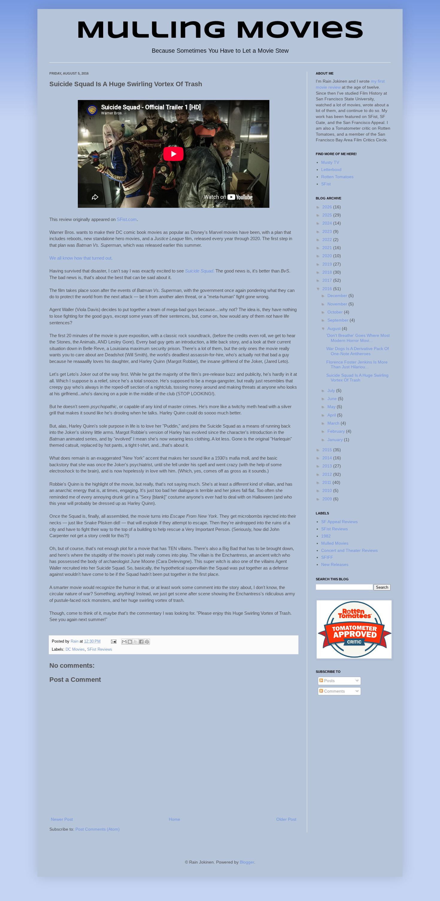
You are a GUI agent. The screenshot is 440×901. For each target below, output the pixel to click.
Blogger (247, 862)
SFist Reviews (99, 649)
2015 (327, 449)
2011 (327, 482)
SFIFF (327, 557)
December (337, 295)
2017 (327, 280)
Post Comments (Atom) (97, 829)
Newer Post (62, 819)
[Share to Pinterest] (147, 642)
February (336, 431)
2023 (327, 231)
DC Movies (75, 649)
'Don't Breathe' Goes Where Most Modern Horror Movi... (358, 338)
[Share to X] (136, 642)
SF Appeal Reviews (339, 521)
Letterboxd (331, 169)
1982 (326, 536)
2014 (327, 457)
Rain (75, 641)
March (334, 423)
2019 (327, 264)
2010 (327, 490)
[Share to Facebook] (141, 642)
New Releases (334, 564)
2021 (327, 247)
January (335, 439)
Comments (334, 691)
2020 (327, 255)
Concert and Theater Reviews (349, 550)
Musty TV (330, 162)
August (334, 328)
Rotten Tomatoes (337, 176)
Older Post (286, 819)
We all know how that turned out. (81, 258)
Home (174, 819)
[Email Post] (113, 641)
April (332, 415)
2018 (327, 272)
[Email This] (124, 642)
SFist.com (127, 219)
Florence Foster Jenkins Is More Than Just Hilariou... (357, 365)
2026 (327, 207)
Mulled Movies (334, 543)
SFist (326, 183)
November (337, 304)
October (335, 312)
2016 (327, 288)
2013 (327, 466)
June (332, 398)
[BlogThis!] (130, 642)
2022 (327, 239)
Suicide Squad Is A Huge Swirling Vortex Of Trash (357, 378)
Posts (329, 680)
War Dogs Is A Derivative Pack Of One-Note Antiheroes (357, 351)
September (338, 320)
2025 (327, 215)
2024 (327, 223)
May (332, 406)
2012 (327, 474)
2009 (327, 498)
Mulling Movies (220, 31)
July (331, 390)
